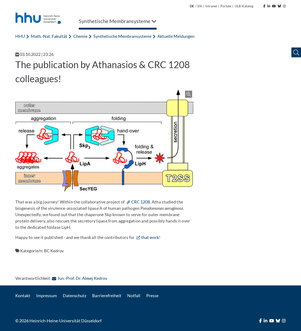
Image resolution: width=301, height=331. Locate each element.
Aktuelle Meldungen (175, 36)
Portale (225, 6)
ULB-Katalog (244, 6)
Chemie (80, 36)
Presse (152, 295)
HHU (20, 36)
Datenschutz (74, 295)
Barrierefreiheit (106, 295)
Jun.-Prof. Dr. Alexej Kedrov (82, 278)
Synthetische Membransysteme (122, 36)
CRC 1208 (140, 201)
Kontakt (22, 295)
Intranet (211, 6)
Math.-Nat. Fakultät (49, 36)
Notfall (133, 295)
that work (150, 237)
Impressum (46, 295)
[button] (296, 52)
